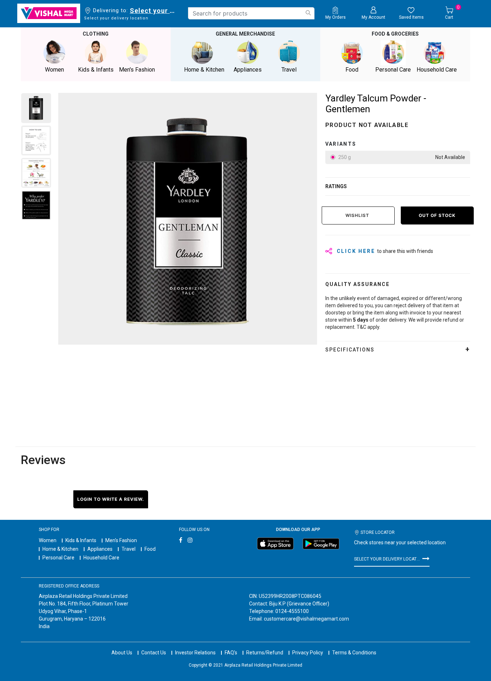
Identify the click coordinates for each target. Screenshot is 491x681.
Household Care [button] (437, 69)
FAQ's (231, 652)
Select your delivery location (154, 10)
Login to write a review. (110, 499)
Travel (128, 549)
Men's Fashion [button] (137, 69)
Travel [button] (289, 69)
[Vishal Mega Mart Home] (48, 13)
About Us (121, 652)
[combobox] (251, 13)
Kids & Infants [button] (96, 69)
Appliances (100, 549)
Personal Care (58, 557)
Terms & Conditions (354, 652)
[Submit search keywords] (308, 13)
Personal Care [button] (393, 69)
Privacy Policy (307, 652)
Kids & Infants (80, 540)
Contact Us (153, 652)
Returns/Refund (264, 652)
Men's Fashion (121, 540)
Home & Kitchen (60, 549)
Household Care (101, 557)
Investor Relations (195, 652)
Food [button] (351, 69)
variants (341, 144)
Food (150, 549)
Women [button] (54, 69)
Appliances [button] (248, 69)
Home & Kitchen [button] (204, 69)
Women (47, 540)
